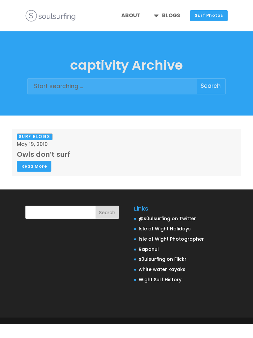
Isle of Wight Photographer (171, 239)
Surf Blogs (34, 136)
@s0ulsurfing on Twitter (167, 218)
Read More (34, 166)
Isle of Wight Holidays (165, 228)
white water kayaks (162, 269)
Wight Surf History (160, 279)
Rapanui (148, 249)
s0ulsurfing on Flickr (162, 259)
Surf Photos (209, 15)
